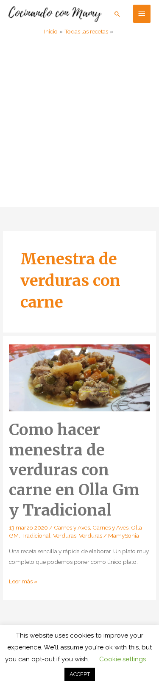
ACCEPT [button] (80, 674)
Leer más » (23, 582)
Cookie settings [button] (122, 659)
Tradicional (35, 535)
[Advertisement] (79, 123)
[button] (117, 14)
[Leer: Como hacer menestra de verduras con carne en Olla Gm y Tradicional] (79, 377)
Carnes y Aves (72, 527)
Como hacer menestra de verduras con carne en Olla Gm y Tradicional (74, 470)
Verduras (64, 535)
